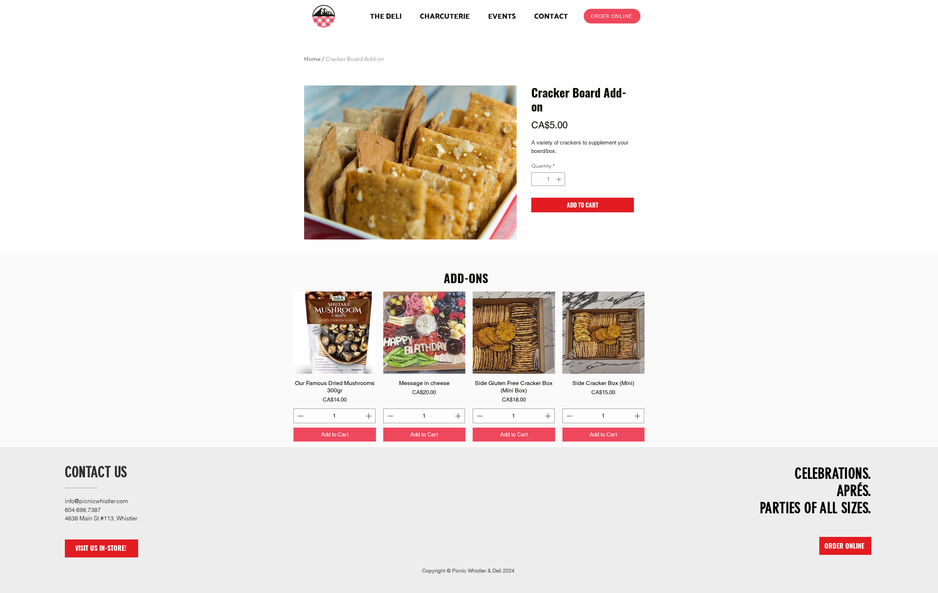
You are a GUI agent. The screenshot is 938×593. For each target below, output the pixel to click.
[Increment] (559, 179)
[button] (445, 16)
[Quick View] (334, 333)
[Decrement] (537, 179)
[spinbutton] (548, 179)
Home (312, 58)
